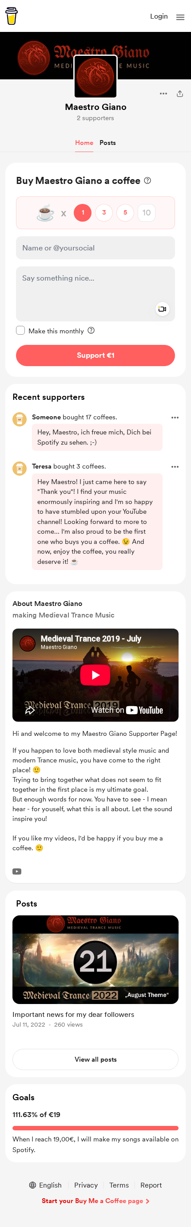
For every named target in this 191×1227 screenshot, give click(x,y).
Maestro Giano (96, 107)
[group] (95, 976)
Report (151, 1185)
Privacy (86, 1185)
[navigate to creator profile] (95, 77)
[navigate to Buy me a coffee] (11, 16)
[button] (180, 17)
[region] (95, 270)
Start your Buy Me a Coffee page (92, 1201)
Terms (119, 1185)
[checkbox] (50, 330)
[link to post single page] (95, 973)
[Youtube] (16, 871)
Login (159, 16)
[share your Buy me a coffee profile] (180, 93)
